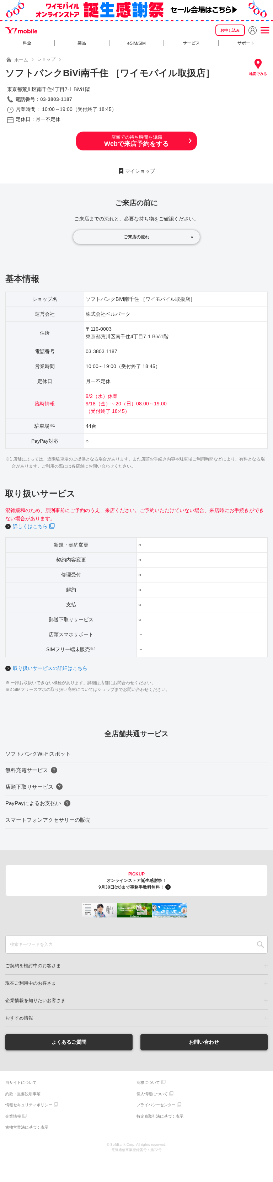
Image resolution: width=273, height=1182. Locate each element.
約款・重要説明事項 (23, 1094)
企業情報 (13, 1116)
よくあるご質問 (69, 1042)
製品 (81, 43)
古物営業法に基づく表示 (26, 1127)
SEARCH (260, 944)
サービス (191, 43)
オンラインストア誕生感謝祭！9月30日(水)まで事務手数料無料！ (132, 881)
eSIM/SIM (136, 43)
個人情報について (152, 1094)
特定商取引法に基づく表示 (159, 1116)
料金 (27, 43)
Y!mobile (21, 30)
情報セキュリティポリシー (28, 1105)
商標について (148, 1082)
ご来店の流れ (136, 236)
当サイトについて (21, 1082)
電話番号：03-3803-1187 (43, 99)
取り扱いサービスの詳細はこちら (50, 668)
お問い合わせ (204, 1042)
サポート (246, 43)
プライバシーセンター (156, 1105)
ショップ (46, 59)
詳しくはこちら (30, 526)
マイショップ (140, 171)
